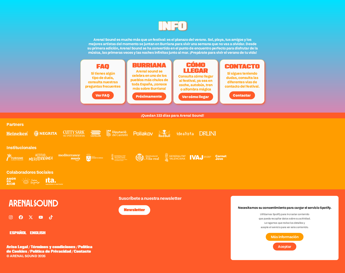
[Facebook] (21, 217)
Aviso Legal (17, 247)
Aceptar (284, 246)
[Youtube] (40, 217)
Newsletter (134, 210)
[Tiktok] (51, 217)
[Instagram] (10, 217)
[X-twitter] (30, 217)
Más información (285, 237)
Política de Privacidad (50, 251)
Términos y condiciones (53, 247)
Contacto (82, 251)
